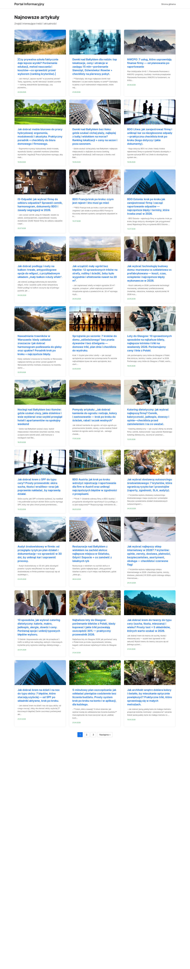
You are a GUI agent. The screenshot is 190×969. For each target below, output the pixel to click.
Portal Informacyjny (29, 4)
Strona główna (168, 4)
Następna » (105, 734)
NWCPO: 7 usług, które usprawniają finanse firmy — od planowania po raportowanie (149, 63)
